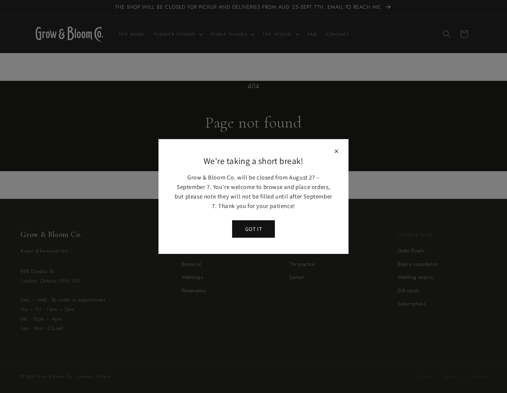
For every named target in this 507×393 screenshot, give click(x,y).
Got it (253, 229)
